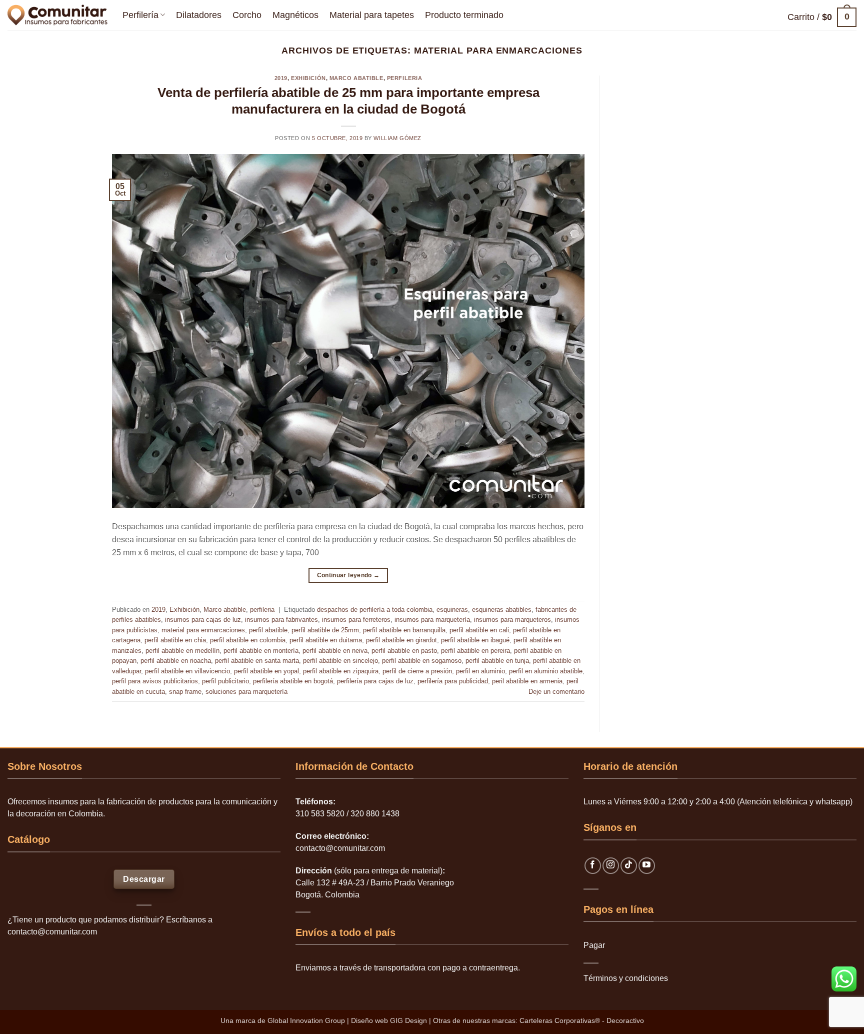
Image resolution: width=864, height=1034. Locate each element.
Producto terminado (464, 15)
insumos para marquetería (432, 619)
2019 (281, 78)
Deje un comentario (556, 691)
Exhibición (308, 78)
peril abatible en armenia (527, 681)
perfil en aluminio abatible (545, 671)
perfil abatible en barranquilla (404, 630)
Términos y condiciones (626, 978)
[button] (822, 17)
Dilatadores (199, 15)
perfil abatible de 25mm (325, 630)
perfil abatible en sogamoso (422, 660)
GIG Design (408, 1020)
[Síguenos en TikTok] (628, 865)
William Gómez (397, 138)
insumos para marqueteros (512, 619)
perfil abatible (268, 630)
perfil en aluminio (480, 671)
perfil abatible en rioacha (175, 660)
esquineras (452, 609)
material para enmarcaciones (203, 630)
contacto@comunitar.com (52, 931)
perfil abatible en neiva (335, 650)
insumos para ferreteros (356, 619)
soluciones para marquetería (247, 691)
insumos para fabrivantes (281, 619)
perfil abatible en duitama (326, 640)
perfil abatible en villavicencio (187, 671)
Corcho (247, 15)
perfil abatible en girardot (401, 640)
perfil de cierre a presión (417, 671)
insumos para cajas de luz (203, 619)
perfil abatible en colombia (248, 640)
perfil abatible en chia (175, 640)
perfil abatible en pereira (475, 650)
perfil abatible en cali (479, 630)
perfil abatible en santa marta (257, 660)
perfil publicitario (225, 681)
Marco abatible (357, 78)
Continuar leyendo (348, 575)
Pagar (594, 945)
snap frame (185, 691)
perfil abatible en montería (261, 650)
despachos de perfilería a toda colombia (374, 609)
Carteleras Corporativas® (561, 1020)
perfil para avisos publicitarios (155, 681)
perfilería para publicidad (453, 681)
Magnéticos (295, 15)
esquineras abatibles (502, 609)
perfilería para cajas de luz (375, 681)
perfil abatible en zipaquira (340, 671)
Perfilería (140, 15)
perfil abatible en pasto (404, 650)
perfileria (404, 78)
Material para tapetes (372, 15)
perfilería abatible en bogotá (293, 681)
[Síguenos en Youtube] (646, 865)
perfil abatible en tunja (497, 660)
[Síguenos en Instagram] (610, 865)
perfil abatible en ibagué (475, 640)
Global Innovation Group (306, 1020)
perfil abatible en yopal (266, 671)
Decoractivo (625, 1020)
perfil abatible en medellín (183, 650)
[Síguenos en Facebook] (592, 865)
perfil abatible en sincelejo (340, 660)
